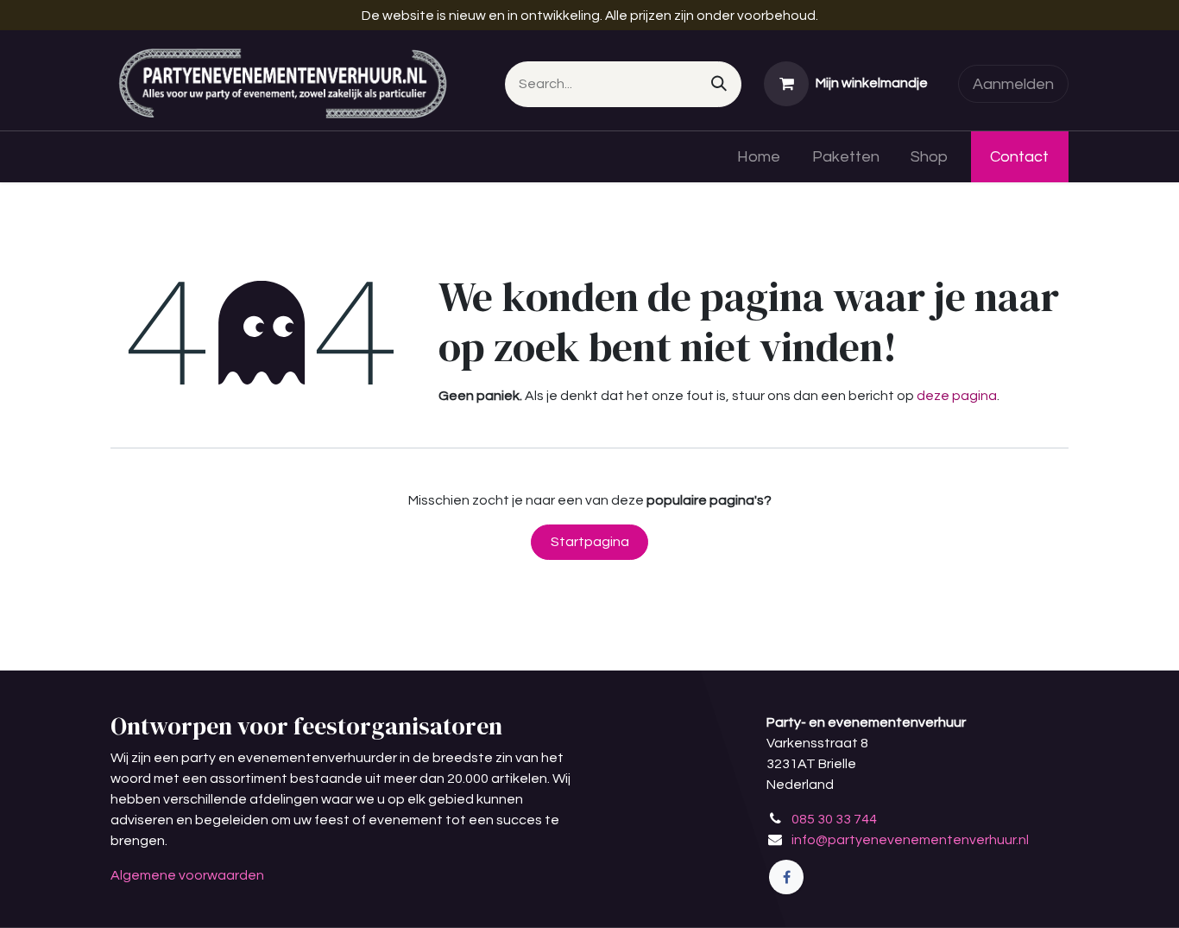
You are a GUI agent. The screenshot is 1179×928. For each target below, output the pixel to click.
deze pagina (957, 396)
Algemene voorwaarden (187, 875)
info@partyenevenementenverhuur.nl (910, 840)
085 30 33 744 (834, 819)
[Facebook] (786, 877)
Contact (1019, 157)
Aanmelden (1013, 84)
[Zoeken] (719, 84)
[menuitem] (758, 156)
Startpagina (590, 542)
